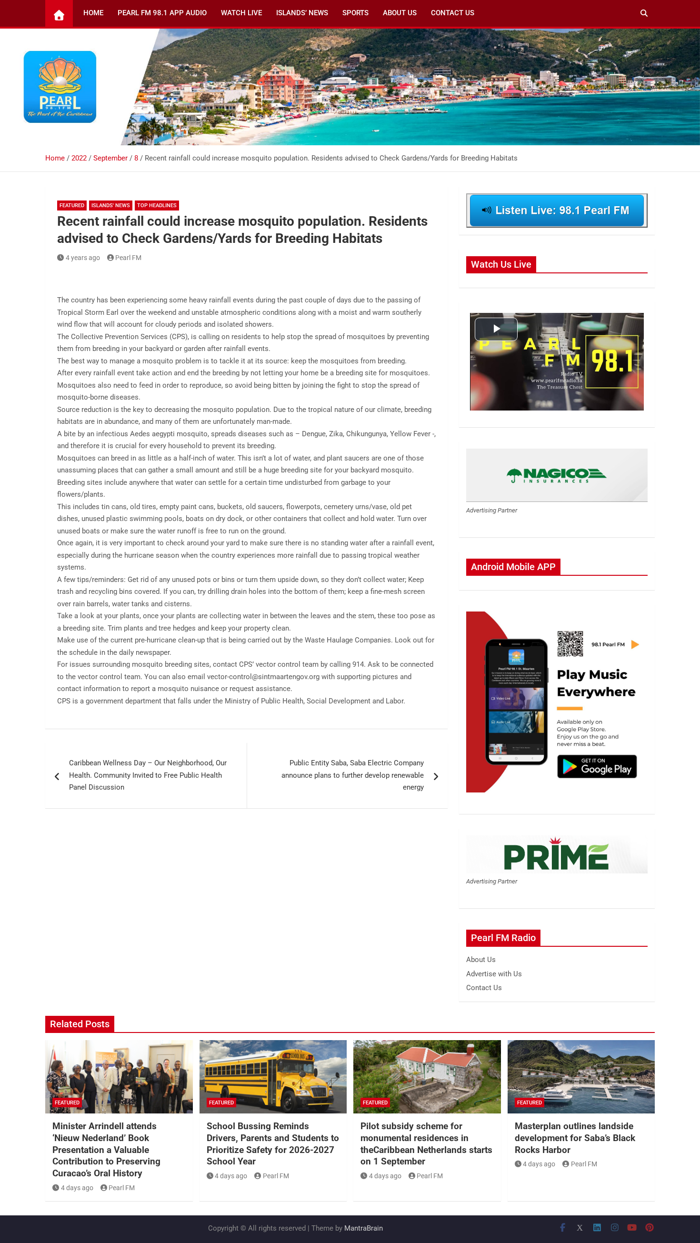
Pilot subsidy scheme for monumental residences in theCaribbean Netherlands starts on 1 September (426, 1144)
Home (93, 13)
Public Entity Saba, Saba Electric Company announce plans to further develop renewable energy (352, 775)
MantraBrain (363, 1228)
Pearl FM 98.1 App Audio (162, 13)
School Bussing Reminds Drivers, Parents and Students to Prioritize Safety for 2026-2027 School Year (273, 1144)
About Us (400, 13)
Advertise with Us (494, 974)
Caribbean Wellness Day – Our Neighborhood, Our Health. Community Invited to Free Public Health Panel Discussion (148, 775)
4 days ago (77, 1188)
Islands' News (110, 205)
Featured (72, 205)
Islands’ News (302, 13)
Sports (355, 13)
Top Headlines (157, 205)
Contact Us (452, 13)
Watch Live (241, 13)
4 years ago (83, 257)
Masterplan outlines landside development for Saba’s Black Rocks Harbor (575, 1138)
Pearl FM (128, 257)
